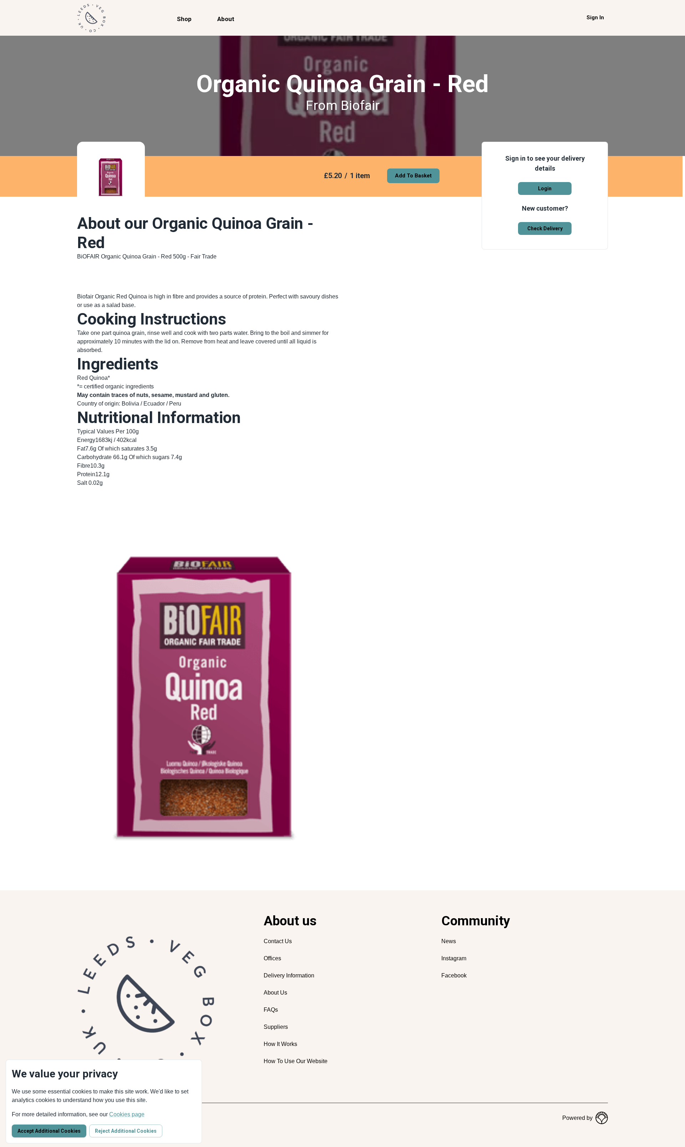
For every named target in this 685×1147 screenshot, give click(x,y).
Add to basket (413, 175)
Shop (184, 18)
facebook (454, 975)
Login (545, 188)
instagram (453, 958)
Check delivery (545, 228)
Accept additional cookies (49, 1131)
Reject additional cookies (126, 1131)
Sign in (595, 17)
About (225, 18)
